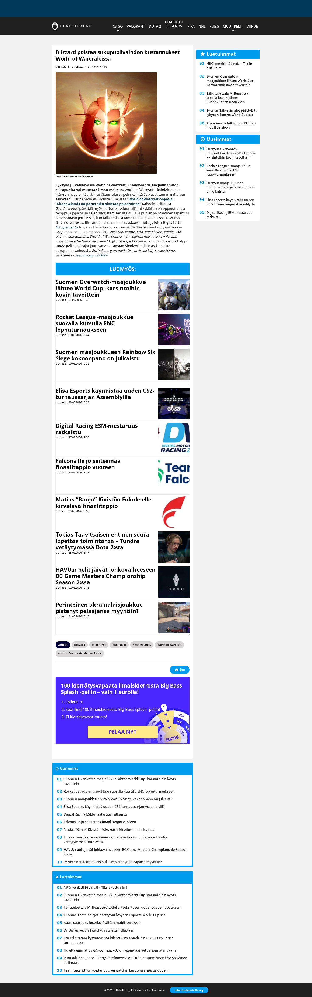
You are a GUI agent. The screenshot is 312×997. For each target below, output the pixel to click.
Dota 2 (155, 26)
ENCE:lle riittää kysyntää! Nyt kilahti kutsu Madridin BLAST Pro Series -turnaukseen (119, 940)
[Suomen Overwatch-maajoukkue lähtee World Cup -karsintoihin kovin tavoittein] (173, 294)
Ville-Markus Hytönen (71, 67)
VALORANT (136, 26)
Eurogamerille (67, 227)
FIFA (191, 26)
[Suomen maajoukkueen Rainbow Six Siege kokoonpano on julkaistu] (174, 364)
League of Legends (174, 24)
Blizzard (79, 645)
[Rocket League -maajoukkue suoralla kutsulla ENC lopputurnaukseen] (173, 329)
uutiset (61, 300)
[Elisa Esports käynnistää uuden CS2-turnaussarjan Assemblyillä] (174, 403)
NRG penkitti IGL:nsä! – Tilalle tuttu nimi (95, 887)
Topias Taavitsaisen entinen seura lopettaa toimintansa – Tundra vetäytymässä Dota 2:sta (102, 541)
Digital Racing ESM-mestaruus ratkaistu (97, 429)
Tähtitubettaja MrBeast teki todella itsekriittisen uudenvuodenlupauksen (122, 907)
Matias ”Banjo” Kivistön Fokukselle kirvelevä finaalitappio (103, 503)
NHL (202, 26)
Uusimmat (69, 768)
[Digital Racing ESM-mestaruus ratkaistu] (174, 438)
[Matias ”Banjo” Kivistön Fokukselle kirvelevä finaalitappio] (173, 512)
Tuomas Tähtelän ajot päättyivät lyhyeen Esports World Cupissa (115, 915)
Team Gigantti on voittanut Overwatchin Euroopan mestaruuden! (116, 970)
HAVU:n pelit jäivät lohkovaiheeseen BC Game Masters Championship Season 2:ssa (106, 576)
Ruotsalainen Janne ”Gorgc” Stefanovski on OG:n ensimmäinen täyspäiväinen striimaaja (125, 960)
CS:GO (118, 26)
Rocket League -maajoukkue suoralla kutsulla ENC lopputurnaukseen (94, 323)
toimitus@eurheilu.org (189, 990)
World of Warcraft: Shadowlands (79, 653)
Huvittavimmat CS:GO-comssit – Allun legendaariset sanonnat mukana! (120, 950)
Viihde (252, 26)
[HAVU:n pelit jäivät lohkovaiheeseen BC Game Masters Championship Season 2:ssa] (174, 582)
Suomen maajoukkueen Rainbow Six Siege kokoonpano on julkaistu (105, 355)
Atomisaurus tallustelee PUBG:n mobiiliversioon (102, 922)
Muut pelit (233, 26)
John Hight (99, 645)
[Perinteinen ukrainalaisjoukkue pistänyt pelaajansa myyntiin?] (174, 617)
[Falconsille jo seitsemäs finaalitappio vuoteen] (174, 473)
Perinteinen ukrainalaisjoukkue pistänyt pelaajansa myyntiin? (99, 608)
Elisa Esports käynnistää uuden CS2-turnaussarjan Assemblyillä (105, 394)
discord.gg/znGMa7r (92, 255)
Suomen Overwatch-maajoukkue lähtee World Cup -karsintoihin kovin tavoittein (101, 288)
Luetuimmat (71, 876)
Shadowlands (142, 645)
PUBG (214, 26)
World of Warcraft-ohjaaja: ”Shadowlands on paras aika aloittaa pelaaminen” (115, 201)
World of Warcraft (169, 645)
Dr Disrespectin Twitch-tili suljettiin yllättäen (99, 930)
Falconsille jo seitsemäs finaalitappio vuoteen (88, 464)
